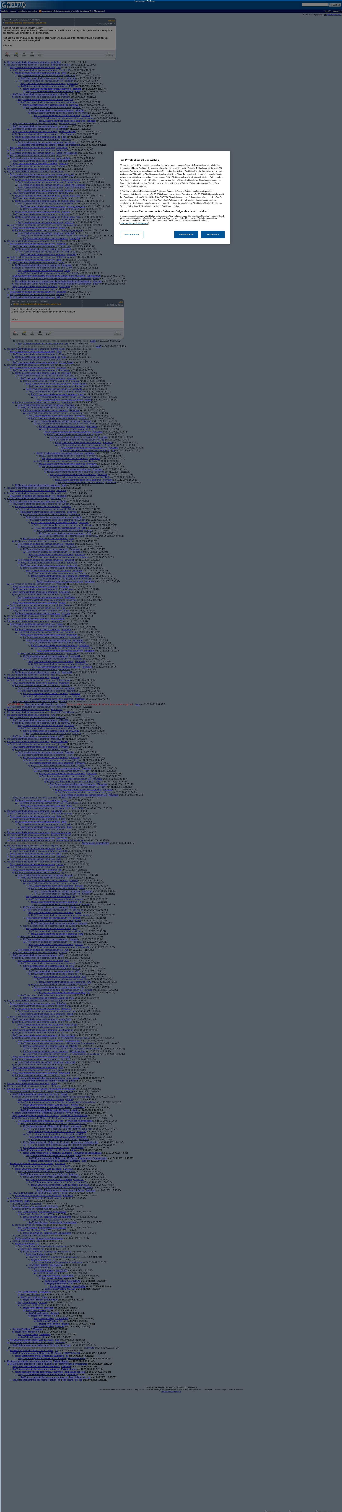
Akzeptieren (213, 234)
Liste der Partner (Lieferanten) (134, 223)
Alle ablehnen (186, 234)
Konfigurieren (132, 234)
